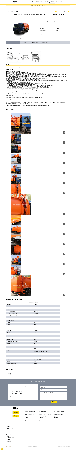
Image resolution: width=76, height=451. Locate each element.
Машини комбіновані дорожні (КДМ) (59, 411)
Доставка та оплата (38, 1)
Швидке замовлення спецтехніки (16, 412)
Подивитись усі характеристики (45, 34)
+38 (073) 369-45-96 (10, 428)
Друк (64, 11)
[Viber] (10, 431)
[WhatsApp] (8, 431)
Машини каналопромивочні (29, 414)
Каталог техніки (30, 1)
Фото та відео (35, 42)
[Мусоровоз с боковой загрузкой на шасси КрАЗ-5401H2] (38, 123)
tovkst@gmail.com (10, 437)
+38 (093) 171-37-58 (17, 393)
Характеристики (45, 42)
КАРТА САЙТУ (8, 446)
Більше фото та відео (20, 38)
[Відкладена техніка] (60, 11)
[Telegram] (12, 431)
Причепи (26, 422)
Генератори (55, 422)
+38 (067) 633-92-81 (17, 391)
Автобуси (55, 419)
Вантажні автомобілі (42, 419)
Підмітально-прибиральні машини (45, 414)
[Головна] (15, 2)
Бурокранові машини (42, 411)
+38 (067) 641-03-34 (10, 426)
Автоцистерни (56, 417)
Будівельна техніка (57, 420)
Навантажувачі (41, 420)
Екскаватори (41, 422)
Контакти (53, 1)
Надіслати (53, 401)
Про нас (44, 1)
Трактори (26, 420)
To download (10, 373)
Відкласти (58, 11)
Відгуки (48, 1)
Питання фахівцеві (15, 416)
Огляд (25, 42)
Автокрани (41, 417)
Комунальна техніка (28, 419)
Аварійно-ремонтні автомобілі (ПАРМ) (31, 411)
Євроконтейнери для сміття (58, 414)
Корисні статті (59, 1)
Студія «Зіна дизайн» (65, 446)
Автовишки (27, 417)
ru (57, 2)
